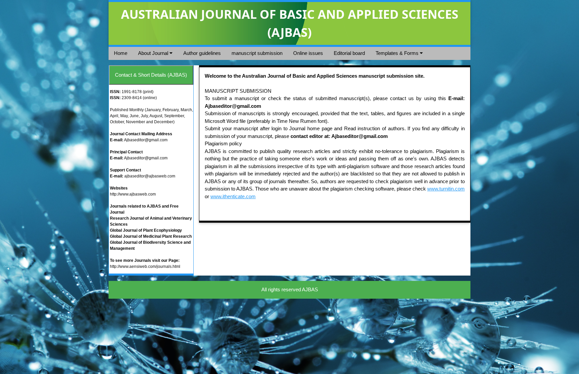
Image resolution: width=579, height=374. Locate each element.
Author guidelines (202, 53)
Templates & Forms (398, 53)
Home (120, 53)
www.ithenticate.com (233, 196)
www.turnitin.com (446, 189)
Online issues (308, 53)
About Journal (154, 53)
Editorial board (349, 53)
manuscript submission (257, 53)
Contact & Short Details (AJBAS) (151, 75)
